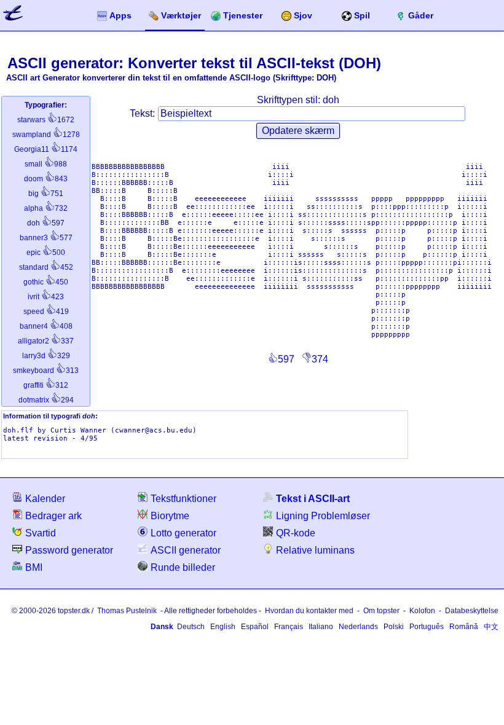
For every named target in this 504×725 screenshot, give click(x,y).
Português (426, 626)
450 (45, 282)
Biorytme (170, 516)
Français (288, 626)
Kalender (45, 498)
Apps (120, 15)
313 (46, 370)
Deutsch (191, 626)
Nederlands (358, 626)
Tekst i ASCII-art (313, 498)
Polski (394, 626)
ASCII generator (186, 550)
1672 (45, 120)
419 (46, 311)
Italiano (321, 626)
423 (46, 296)
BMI (33, 567)
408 (46, 326)
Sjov (303, 15)
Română (463, 626)
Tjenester (242, 15)
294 (46, 400)
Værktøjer (181, 15)
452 (46, 267)
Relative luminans (315, 550)
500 (45, 252)
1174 (45, 149)
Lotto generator (183, 533)
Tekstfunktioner (183, 498)
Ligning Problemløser (323, 516)
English (222, 626)
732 (46, 208)
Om (381, 610)
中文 (491, 626)
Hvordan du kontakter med (309, 610)
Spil (362, 15)
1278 (46, 134)
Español (255, 626)
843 (46, 178)
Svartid (40, 533)
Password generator (69, 550)
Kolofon (422, 610)
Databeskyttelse (471, 610)
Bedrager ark (53, 516)
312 (45, 385)
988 (46, 164)
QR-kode (295, 533)
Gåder (420, 15)
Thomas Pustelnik (127, 610)
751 (45, 193)
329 (46, 355)
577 (46, 237)
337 (46, 341)
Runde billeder (183, 567)
